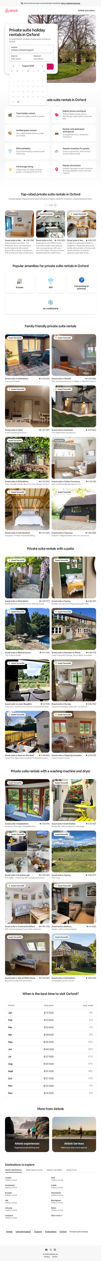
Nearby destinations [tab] (13, 1170)
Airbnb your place (86, 10)
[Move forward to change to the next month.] (42, 66)
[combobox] (31, 50)
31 (18, 102)
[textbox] (20, 58)
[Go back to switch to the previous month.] (13, 66)
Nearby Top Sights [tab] (54, 1170)
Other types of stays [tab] (34, 1170)
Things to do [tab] (71, 1170)
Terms (54, 1257)
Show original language (70, 3)
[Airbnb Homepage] (11, 10)
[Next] (55, 205)
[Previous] (46, 205)
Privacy (47, 1257)
